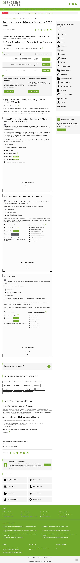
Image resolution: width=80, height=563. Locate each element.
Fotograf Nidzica (26, 514)
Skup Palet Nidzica (37, 480)
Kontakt (31, 549)
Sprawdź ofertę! (9, 91)
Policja (15, 9)
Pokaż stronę (15, 234)
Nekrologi (43, 9)
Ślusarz (62, 42)
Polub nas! (47, 464)
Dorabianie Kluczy (65, 66)
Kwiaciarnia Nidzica (64, 511)
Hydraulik (63, 58)
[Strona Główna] (3, 9)
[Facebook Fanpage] (69, 4)
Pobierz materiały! (34, 91)
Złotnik (62, 30)
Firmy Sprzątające (65, 82)
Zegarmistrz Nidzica (13, 499)
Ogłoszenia (25, 9)
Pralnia (62, 50)
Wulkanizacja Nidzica (8, 516)
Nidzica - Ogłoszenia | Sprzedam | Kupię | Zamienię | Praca (38, 13)
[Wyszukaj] (76, 4)
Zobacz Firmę (46, 59)
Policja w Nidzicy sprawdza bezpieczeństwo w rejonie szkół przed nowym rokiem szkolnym (20, 527)
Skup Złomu (64, 46)
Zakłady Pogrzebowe (66, 86)
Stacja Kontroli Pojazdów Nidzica (30, 516)
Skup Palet (63, 106)
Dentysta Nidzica (8, 511)
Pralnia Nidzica (11, 486)
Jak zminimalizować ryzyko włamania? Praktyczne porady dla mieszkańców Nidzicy (20, 531)
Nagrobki (63, 54)
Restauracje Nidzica (46, 516)
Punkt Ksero (64, 74)
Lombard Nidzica (45, 511)
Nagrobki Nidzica (37, 486)
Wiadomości (9, 9)
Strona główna (5, 18)
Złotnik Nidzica (37, 499)
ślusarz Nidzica (11, 493)
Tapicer (62, 38)
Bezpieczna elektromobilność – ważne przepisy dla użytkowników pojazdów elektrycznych (20, 534)
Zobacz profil (16, 156)
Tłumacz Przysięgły (65, 70)
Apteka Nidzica (26, 511)
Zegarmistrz (64, 34)
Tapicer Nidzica (37, 493)
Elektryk (63, 62)
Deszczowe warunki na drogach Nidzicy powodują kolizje (55, 537)
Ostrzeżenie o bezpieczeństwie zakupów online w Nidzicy (55, 526)
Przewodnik (62, 9)
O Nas (34, 557)
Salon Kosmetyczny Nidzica (66, 514)
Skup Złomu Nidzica (13, 480)
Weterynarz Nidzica (8, 514)
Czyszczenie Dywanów (66, 94)
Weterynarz (64, 98)
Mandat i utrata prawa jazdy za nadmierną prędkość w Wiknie (56, 530)
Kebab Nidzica (63, 516)
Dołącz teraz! (61, 129)
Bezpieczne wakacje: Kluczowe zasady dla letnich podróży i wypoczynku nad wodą (60, 534)
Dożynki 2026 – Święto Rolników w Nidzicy (13, 537)
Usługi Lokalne (16, 18)
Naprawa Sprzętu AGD (66, 78)
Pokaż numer (16, 159)
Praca (30, 9)
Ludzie (68, 9)
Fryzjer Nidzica (45, 514)
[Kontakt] (72, 4)
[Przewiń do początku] (77, 560)
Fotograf (63, 102)
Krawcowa (63, 90)
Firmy (19, 9)
